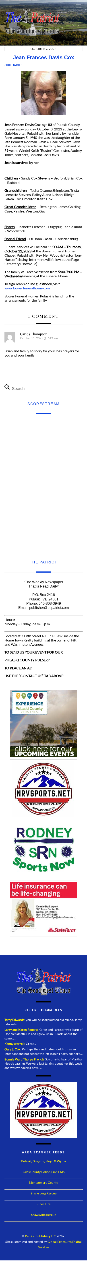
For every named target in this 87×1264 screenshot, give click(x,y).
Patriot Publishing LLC (40, 1236)
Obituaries (13, 65)
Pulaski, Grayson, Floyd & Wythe (43, 1161)
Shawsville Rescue (43, 1215)
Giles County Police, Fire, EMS (43, 1172)
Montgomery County (43, 1182)
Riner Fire (43, 1204)
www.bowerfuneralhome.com (27, 288)
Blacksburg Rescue (43, 1193)
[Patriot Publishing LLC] (32, 33)
